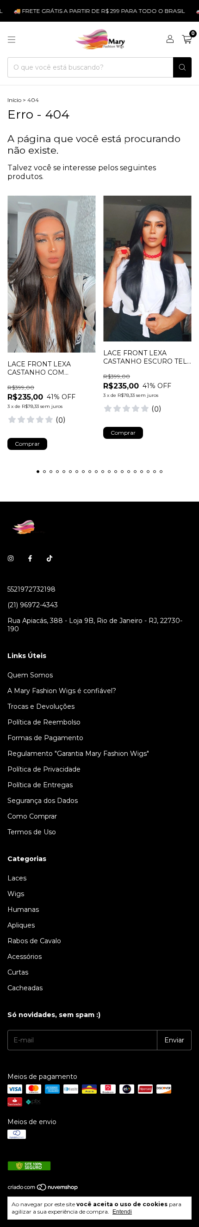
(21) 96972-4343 (32, 605)
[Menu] (11, 40)
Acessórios (24, 956)
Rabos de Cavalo (34, 941)
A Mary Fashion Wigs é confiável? (61, 691)
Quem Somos (30, 675)
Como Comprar (32, 816)
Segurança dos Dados (42, 800)
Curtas (17, 972)
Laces (16, 878)
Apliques (21, 925)
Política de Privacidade (44, 769)
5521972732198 (31, 589)
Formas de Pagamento (45, 738)
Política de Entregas (40, 785)
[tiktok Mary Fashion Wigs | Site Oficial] (49, 559)
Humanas (23, 909)
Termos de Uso (31, 832)
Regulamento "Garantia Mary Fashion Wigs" (78, 753)
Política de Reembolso (44, 722)
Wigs (15, 894)
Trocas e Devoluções (41, 706)
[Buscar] (182, 67)
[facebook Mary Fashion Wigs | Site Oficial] (30, 559)
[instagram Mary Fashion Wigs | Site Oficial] (10, 559)
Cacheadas (25, 988)
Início (14, 99)
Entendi (122, 1212)
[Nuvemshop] (43, 1188)
